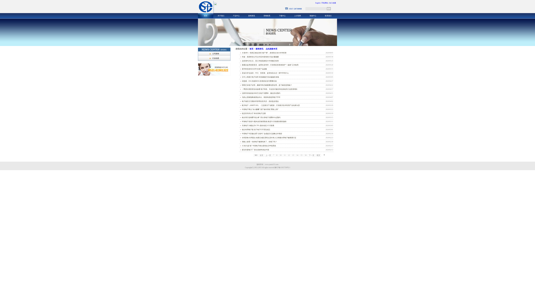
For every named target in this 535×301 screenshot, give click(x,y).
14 (297, 155)
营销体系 (267, 16)
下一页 (311, 155)
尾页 (318, 155)
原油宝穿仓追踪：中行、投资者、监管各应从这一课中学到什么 (265, 73)
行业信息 (215, 58)
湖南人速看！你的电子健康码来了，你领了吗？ (259, 142)
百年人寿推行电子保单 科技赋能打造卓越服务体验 (260, 77)
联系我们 (328, 16)
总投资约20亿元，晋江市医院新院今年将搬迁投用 (260, 61)
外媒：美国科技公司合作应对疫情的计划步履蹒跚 (260, 57)
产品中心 (236, 16)
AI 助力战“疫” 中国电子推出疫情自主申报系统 (259, 146)
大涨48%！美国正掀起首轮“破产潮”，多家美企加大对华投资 (264, 53)
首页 (205, 16)
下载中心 (282, 16)
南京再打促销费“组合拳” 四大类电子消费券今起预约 (261, 117)
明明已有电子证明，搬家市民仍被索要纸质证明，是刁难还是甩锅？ (267, 85)
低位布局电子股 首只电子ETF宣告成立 (256, 130)
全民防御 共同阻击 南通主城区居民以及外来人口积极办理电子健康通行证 (269, 138)
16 (306, 155)
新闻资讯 (251, 16)
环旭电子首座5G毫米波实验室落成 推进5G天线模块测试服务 (264, 121)
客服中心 (313, 16)
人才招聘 (297, 16)
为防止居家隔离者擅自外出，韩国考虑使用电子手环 (261, 97)
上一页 (268, 155)
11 (285, 155)
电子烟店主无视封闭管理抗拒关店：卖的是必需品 (260, 101)
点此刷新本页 (271, 49)
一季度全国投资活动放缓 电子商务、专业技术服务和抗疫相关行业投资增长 (269, 89)
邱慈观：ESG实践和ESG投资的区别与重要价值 (259, 81)
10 (281, 155)
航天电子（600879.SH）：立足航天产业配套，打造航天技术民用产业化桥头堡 (271, 105)
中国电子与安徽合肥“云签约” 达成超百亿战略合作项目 (262, 134)
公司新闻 (215, 54)
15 (301, 155)
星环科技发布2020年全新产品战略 (254, 69)
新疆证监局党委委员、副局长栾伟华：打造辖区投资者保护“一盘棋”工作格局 (270, 65)
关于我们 (221, 16)
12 (289, 155)
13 (293, 155)
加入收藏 (332, 3)
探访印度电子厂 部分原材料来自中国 (255, 150)
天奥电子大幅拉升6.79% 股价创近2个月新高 (258, 126)
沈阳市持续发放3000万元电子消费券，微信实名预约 (261, 93)
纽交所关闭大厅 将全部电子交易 (254, 113)
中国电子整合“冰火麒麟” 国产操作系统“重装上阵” (260, 109)
